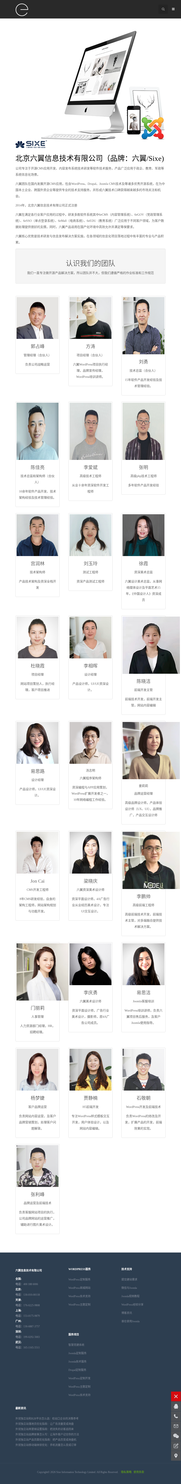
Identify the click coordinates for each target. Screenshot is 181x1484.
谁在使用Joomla (130, 1321)
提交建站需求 (129, 1279)
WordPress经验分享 (132, 1304)
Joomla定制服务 (77, 1353)
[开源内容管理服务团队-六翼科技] (22, 10)
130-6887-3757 (27, 1326)
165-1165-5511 (27, 1347)
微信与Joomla (129, 1287)
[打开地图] (176, 1456)
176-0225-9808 (27, 1305)
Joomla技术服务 (77, 1361)
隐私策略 (126, 1472)
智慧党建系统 (76, 1344)
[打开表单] (176, 1446)
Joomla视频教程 (130, 1296)
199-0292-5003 (27, 1337)
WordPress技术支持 (79, 1296)
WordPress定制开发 (79, 1378)
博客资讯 (126, 1313)
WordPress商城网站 (79, 1287)
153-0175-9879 (27, 1315)
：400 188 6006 (26, 1284)
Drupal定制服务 (77, 1370)
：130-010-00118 (27, 1294)
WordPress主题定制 (79, 1304)
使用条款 (139, 1472)
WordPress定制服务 (79, 1279)
